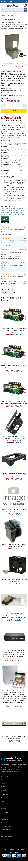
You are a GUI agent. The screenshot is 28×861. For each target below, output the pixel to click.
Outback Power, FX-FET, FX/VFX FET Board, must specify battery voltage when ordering (14, 330)
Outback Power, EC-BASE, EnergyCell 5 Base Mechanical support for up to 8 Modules (14, 475)
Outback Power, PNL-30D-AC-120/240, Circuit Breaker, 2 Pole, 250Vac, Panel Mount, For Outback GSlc (14, 438)
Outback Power (10, 15)
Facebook (3, 779)
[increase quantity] (25, 106)
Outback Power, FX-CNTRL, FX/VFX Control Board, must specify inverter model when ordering (14, 367)
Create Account (5, 819)
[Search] (25, 10)
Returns (3, 804)
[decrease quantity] (3, 106)
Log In (25, 1)
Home (3, 15)
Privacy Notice (14, 851)
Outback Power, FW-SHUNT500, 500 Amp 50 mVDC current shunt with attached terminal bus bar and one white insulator (14, 615)
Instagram (3, 783)
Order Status (4, 822)
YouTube (3, 790)
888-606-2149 (7, 1)
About (2, 798)
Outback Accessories (8, 19)
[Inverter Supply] (11, 5)
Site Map (3, 808)
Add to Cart (14, 111)
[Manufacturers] (2, 5)
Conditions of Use (6, 829)
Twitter (3, 786)
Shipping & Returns (6, 826)
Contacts (3, 801)
